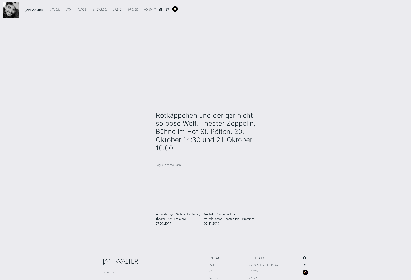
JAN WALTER (34, 9)
